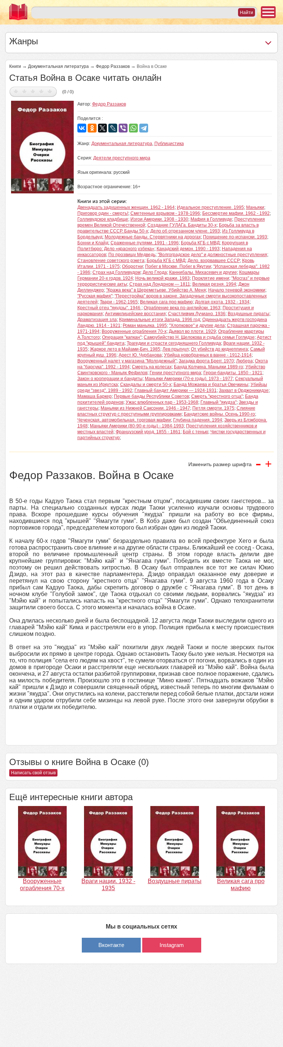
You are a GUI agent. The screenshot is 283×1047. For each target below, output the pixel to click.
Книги (15, 66)
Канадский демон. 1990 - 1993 (188, 248)
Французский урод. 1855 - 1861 (148, 431)
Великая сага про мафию (166, 301)
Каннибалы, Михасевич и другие (203, 272)
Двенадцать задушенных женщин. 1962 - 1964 (126, 207)
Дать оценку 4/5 (41, 91)
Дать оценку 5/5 (50, 91)
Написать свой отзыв (33, 772)
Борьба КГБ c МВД (200, 242)
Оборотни (132, 266)
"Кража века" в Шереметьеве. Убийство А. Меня (156, 290)
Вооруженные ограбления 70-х (134, 331)
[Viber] (123, 128)
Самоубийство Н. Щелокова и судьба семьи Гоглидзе (199, 337)
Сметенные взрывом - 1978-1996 (165, 213)
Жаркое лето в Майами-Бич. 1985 (125, 349)
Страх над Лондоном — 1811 (159, 284)
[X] (102, 128)
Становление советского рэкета (110, 260)
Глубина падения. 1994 (197, 420)
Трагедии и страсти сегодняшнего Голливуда (174, 343)
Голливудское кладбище (102, 219)
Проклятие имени (210, 278)
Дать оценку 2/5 (24, 91)
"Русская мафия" (94, 296)
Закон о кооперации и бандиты (110, 378)
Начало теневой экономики (236, 290)
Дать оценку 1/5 (16, 91)
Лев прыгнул (176, 349)
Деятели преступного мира (121, 158)
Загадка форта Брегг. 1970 (206, 361)
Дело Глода (155, 272)
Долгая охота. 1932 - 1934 (222, 301)
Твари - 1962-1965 (119, 301)
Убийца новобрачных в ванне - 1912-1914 (208, 355)
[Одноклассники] (92, 128)
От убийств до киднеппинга (219, 349)
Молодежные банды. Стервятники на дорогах (153, 237)
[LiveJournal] (112, 128)
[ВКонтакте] (81, 128)
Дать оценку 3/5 (33, 91)
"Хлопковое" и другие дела (197, 325)
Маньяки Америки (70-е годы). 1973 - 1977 (189, 378)
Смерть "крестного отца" (217, 396)
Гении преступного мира (175, 372)
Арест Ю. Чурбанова (140, 355)
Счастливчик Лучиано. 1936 (197, 313)
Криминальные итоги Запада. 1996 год (159, 319)
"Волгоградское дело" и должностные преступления (212, 254)
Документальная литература (58, 66)
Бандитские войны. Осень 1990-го (219, 414)
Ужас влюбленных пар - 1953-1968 (162, 402)
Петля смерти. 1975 (213, 408)
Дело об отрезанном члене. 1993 (185, 231)
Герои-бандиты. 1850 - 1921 (232, 372)
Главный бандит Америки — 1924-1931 (175, 390)
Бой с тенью (195, 431)
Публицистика (169, 143)
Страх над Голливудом (116, 272)
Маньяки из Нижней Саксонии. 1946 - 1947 (145, 408)
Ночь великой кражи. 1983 (162, 278)
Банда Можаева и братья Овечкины (211, 384)
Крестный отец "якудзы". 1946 (109, 307)
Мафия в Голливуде (211, 219)
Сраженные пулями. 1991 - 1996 (145, 242)
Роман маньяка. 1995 (145, 325)
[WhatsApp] (133, 128)
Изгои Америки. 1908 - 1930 (159, 219)
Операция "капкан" (122, 337)
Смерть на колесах (152, 366)
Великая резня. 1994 (214, 284)
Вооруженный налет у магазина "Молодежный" (127, 361)
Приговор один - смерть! (102, 213)
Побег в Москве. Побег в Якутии (178, 266)
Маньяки (255, 207)
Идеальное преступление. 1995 (210, 207)
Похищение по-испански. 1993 (235, 237)
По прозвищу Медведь (132, 254)
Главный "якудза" (218, 402)
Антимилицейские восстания (135, 313)
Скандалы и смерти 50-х (145, 384)
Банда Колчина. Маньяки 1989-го (208, 366)
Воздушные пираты (248, 313)
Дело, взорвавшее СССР (214, 260)
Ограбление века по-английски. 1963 (182, 307)
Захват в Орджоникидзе (244, 390)
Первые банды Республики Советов (151, 396)
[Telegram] (143, 128)
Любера (244, 361)
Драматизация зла (97, 319)
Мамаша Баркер (94, 396)
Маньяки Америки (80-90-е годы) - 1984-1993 (137, 425)
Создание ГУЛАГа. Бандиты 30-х (182, 225)
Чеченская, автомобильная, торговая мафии (124, 420)
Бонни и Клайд (92, 242)
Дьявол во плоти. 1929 (192, 331)
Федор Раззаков (113, 66)
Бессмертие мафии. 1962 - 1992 (236, 213)
